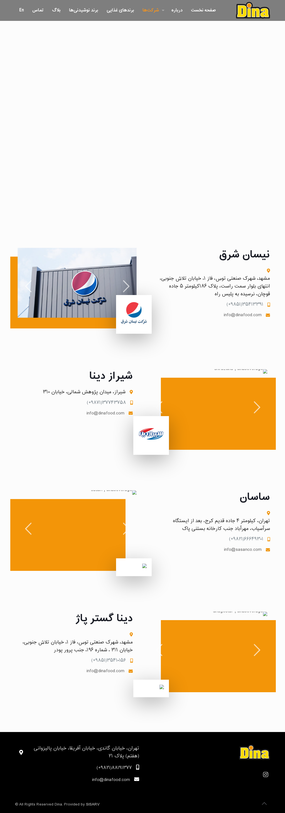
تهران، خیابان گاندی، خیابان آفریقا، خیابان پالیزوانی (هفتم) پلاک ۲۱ (86, 752)
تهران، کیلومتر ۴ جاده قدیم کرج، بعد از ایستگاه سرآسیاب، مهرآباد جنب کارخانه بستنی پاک (221, 525)
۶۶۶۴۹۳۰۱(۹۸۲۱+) (246, 539)
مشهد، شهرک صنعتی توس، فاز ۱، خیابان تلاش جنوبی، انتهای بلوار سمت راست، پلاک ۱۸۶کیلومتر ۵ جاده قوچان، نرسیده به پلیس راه (215, 286)
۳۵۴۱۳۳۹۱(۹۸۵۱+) (245, 304)
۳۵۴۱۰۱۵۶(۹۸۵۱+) (108, 660)
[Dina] (253, 10)
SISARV (93, 804)
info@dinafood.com (243, 315)
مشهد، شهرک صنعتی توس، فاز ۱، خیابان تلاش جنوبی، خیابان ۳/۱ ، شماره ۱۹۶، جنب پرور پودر (78, 646)
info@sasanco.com (243, 550)
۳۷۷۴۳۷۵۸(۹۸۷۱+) (106, 403)
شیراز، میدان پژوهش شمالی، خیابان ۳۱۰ (84, 392)
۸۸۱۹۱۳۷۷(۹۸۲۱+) (114, 768)
